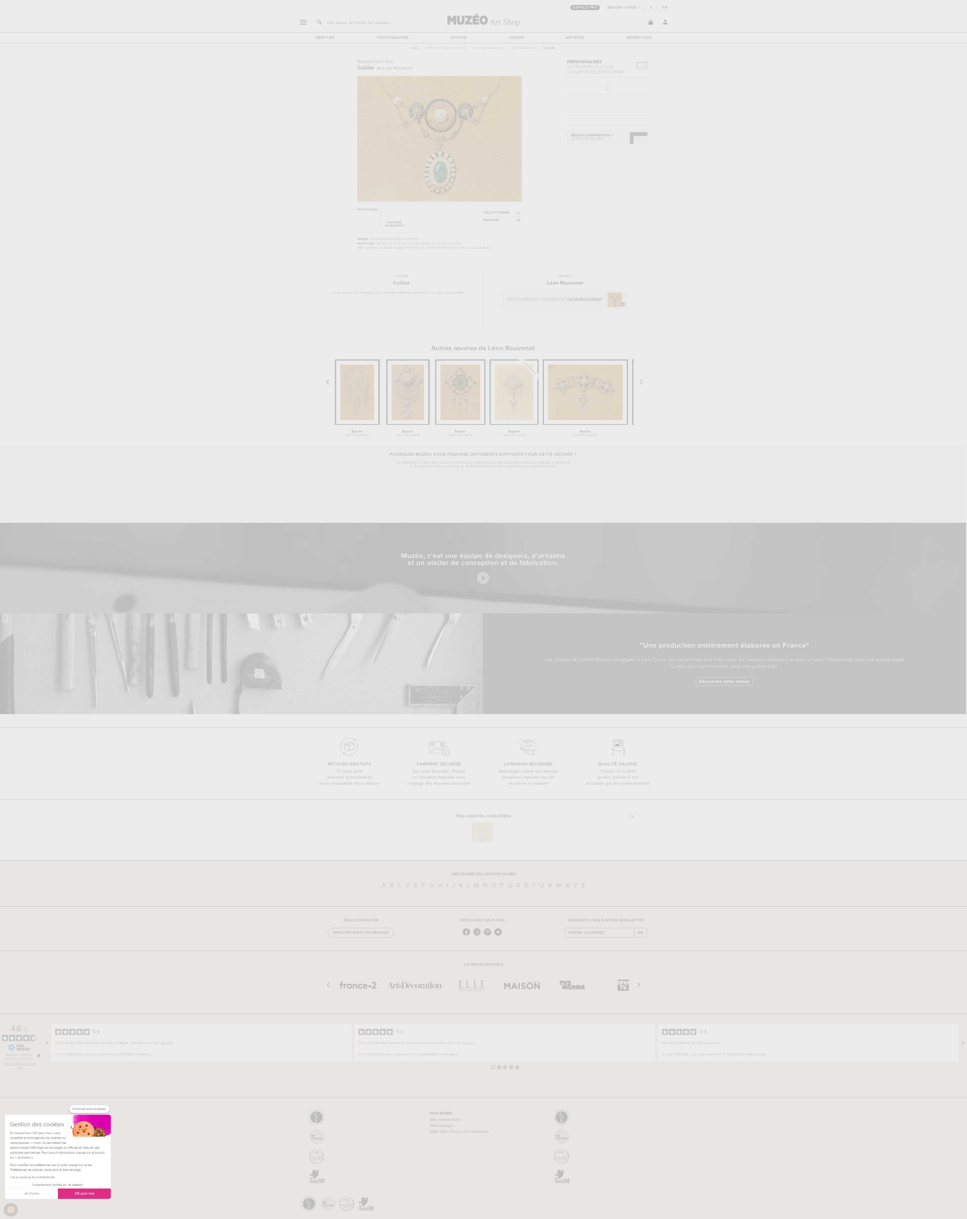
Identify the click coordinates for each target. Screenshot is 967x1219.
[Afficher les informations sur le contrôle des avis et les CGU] (39, 1056)
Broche (357, 433)
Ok (641, 933)
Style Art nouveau (488, 48)
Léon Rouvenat (523, 48)
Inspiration (638, 37)
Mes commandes (445, 1119)
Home (414, 48)
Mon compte (442, 1125)
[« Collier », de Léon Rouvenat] (482, 832)
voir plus (167, 1043)
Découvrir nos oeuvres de (554, 300)
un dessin (366, 292)
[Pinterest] (489, 935)
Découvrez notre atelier (724, 681)
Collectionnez (496, 212)
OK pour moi (84, 1193)
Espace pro (585, 7)
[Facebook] (467, 935)
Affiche (458, 37)
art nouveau (454, 292)
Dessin (516, 37)
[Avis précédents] (47, 1043)
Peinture (325, 37)
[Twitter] (499, 935)
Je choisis (31, 1193)
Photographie (392, 37)
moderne (403, 292)
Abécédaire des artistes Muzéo (483, 874)
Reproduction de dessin (445, 48)
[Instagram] (478, 935)
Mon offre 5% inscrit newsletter (459, 1131)
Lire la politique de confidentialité (32, 1177)
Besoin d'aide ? (623, 7)
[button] (11, 1210)
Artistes (575, 37)
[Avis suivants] (962, 1043)
